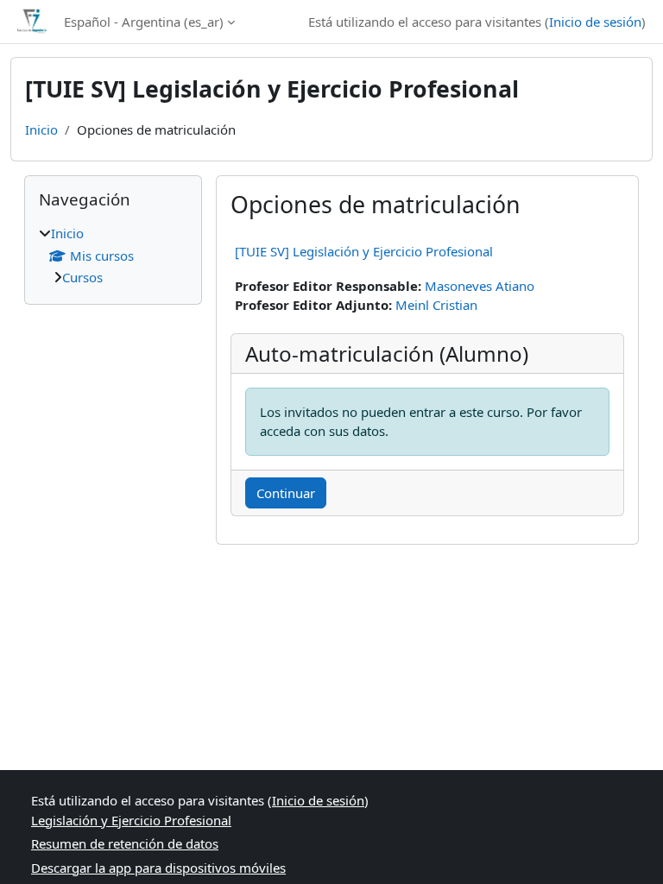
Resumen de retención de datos (124, 843)
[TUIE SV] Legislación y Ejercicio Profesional (364, 251)
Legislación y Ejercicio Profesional (131, 820)
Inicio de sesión (595, 21)
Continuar (285, 493)
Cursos (82, 277)
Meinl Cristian (436, 304)
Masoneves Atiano (479, 285)
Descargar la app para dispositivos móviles (158, 867)
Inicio (41, 129)
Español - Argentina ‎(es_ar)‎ (144, 21)
